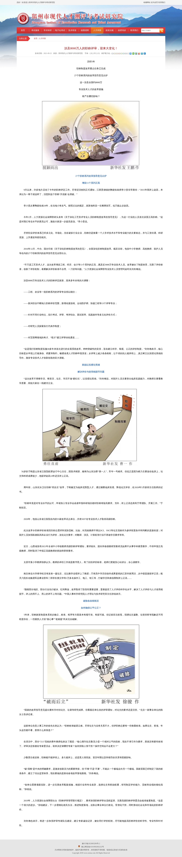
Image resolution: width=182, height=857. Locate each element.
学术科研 (48, 30)
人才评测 (97, 30)
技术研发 (72, 30)
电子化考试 (60, 30)
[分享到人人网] (145, 54)
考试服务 (35, 30)
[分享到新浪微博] (139, 54)
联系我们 (161, 2)
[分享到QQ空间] (136, 54)
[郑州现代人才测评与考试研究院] (70, 25)
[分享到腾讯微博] (142, 54)
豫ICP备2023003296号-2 (91, 843)
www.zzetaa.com (89, 853)
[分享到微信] (133, 54)
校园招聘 (85, 30)
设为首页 (154, 2)
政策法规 (110, 30)
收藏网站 (146, 2)
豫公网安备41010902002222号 (92, 847)
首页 (23, 30)
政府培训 (122, 30)
